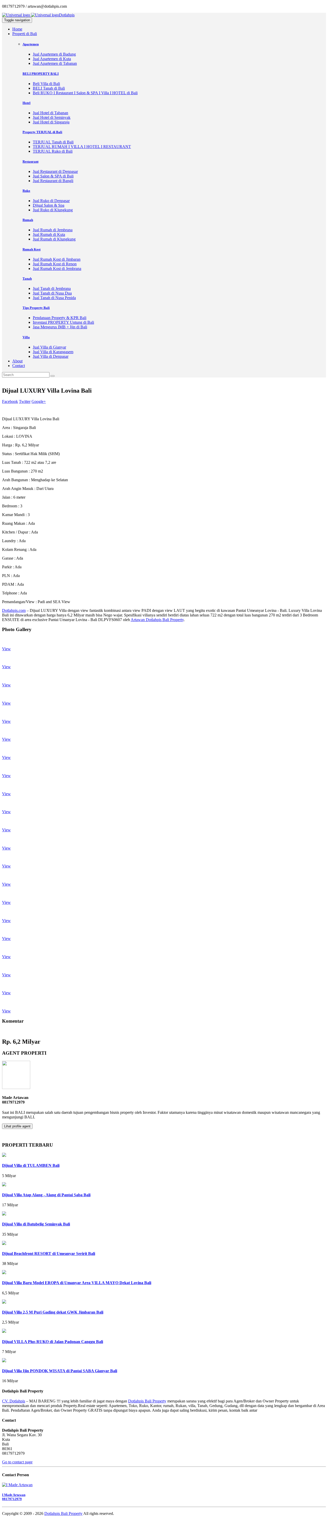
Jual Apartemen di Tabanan (55, 63)
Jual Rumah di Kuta (49, 234)
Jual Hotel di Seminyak (51, 117)
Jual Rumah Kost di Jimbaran (56, 259)
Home (17, 29)
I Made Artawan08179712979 (13, 1497)
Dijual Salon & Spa (48, 205)
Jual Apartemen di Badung (54, 54)
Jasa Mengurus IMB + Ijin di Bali (60, 327)
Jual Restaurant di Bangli (53, 181)
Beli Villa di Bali (46, 83)
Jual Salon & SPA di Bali (53, 176)
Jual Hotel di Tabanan (50, 113)
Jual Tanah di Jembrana (52, 288)
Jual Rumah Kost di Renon (55, 264)
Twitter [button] (24, 401)
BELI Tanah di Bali (49, 88)
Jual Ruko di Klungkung (53, 210)
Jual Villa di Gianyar (49, 347)
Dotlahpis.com (14, 610)
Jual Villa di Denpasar (50, 356)
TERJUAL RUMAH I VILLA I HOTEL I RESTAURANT (82, 146)
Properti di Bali (24, 34)
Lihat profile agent (17, 1126)
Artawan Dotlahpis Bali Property (157, 619)
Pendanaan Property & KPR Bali (59, 318)
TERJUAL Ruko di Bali (53, 151)
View (6, 649)
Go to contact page (17, 1462)
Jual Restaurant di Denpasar (55, 171)
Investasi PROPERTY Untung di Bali (63, 322)
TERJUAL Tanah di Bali (53, 142)
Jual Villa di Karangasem (53, 352)
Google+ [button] (39, 401)
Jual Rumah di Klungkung (54, 239)
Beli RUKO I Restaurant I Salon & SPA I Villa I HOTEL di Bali (85, 93)
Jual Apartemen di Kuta (52, 59)
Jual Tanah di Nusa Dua (52, 293)
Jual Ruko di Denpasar (51, 200)
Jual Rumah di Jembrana (53, 230)
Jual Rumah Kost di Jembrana (57, 268)
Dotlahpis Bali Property (147, 1401)
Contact (18, 365)
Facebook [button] (10, 401)
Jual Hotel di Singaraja (51, 122)
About (17, 361)
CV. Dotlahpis (13, 1401)
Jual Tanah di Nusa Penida (54, 298)
